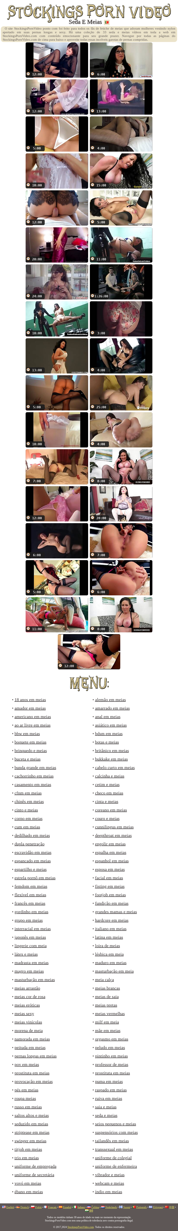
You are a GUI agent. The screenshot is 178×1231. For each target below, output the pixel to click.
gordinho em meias (31, 911)
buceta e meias (28, 759)
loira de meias (107, 945)
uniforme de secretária (34, 1174)
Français (52, 1207)
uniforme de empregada (35, 1166)
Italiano (81, 1207)
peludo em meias (110, 1047)
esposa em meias (110, 869)
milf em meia (107, 1022)
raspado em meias (111, 1089)
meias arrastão (27, 988)
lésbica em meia (109, 954)
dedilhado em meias (32, 835)
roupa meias (25, 1098)
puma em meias (109, 1081)
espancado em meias (33, 860)
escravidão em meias (33, 852)
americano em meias (33, 716)
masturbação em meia (114, 971)
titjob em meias (28, 1149)
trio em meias (27, 1157)
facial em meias (109, 877)
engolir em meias (110, 843)
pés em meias (26, 1089)
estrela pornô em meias (35, 877)
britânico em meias (112, 750)
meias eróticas (27, 1005)
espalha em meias (110, 852)
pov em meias (27, 1064)
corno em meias (29, 818)
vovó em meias (28, 1183)
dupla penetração (29, 843)
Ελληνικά (158, 1207)
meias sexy (24, 1013)
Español (67, 1207)
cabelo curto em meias (115, 767)
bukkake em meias (111, 759)
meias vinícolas (28, 1022)
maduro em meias (111, 962)
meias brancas (107, 988)
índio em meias (108, 1191)
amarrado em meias (112, 708)
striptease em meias (32, 1132)
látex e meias (26, 954)
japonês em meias (30, 937)
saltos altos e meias (32, 1115)
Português (141, 1207)
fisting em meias (110, 886)
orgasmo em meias (111, 1039)
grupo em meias (29, 920)
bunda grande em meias (35, 767)
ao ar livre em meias (33, 725)
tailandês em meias (112, 1140)
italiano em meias (111, 928)
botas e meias (107, 742)
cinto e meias (26, 809)
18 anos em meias (30, 699)
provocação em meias (34, 1081)
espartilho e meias (31, 869)
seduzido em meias (31, 1123)
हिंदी (91, 1210)
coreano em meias (111, 809)
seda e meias (106, 1115)
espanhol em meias (112, 860)
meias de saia (107, 996)
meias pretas (106, 1005)
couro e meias (107, 818)
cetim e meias (107, 784)
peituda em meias (30, 1047)
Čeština (95, 1207)
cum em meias (27, 826)
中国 (171, 1207)
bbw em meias (27, 733)
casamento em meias (33, 784)
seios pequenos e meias (115, 1123)
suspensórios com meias (116, 1132)
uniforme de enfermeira (116, 1166)
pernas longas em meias (36, 1055)
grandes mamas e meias (116, 911)
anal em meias (107, 716)
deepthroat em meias (113, 835)
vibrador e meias (110, 1174)
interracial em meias (33, 928)
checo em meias (109, 793)
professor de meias (111, 1064)
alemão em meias (110, 699)
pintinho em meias (111, 1055)
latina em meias (109, 937)
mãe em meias (107, 1030)
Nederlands (111, 1207)
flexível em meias (30, 894)
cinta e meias (106, 801)
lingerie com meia (31, 945)
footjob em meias (110, 894)
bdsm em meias (109, 733)
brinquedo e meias (31, 750)
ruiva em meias (108, 1098)
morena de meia (29, 1030)
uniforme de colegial (113, 1157)
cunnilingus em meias (114, 826)
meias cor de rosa (30, 996)
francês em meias (30, 903)
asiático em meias (111, 725)
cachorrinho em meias (34, 776)
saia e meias (106, 1106)
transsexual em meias (114, 1149)
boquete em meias (30, 742)
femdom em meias (31, 886)
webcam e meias (109, 1183)
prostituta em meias (32, 1072)
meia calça (104, 979)
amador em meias (30, 708)
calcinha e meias (109, 776)
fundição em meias (112, 903)
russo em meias (28, 1106)
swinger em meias (30, 1140)
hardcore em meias (112, 920)
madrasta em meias (32, 962)
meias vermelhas (110, 1013)
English (10, 1207)
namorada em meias (32, 1039)
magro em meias (29, 971)
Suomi (126, 1207)
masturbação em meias (35, 979)
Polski (38, 1207)
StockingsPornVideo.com (81, 1227)
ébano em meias (29, 1191)
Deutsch (24, 1207)
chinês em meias (29, 801)
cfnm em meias (28, 793)
